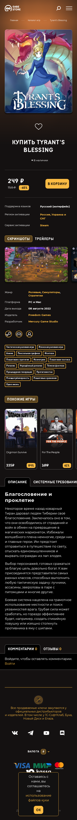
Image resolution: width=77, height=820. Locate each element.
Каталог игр (34, 20)
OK (38, 810)
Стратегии (35, 295)
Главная (14, 20)
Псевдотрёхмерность (17, 378)
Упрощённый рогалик (31, 365)
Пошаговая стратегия (17, 359)
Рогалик (10, 365)
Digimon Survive (16, 452)
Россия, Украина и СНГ (53, 216)
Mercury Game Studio (43, 321)
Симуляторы (51, 292)
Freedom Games (39, 315)
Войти (10, 663)
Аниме (9, 353)
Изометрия (39, 359)
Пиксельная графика (29, 353)
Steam (44, 225)
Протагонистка (45, 372)
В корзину (57, 184)
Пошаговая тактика (60, 359)
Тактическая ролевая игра (20, 347)
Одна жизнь (12, 384)
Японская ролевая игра (51, 347)
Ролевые (34, 292)
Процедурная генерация (19, 372)
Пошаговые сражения (45, 378)
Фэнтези (49, 353)
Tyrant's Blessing (58, 20)
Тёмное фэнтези (55, 365)
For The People (51, 452)
